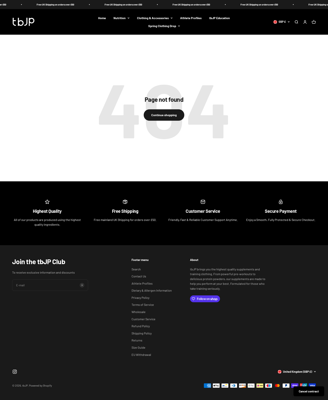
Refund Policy (141, 326)
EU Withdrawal (141, 354)
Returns (137, 340)
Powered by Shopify (40, 385)
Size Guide (138, 347)
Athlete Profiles (191, 18)
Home (102, 18)
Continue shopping (164, 115)
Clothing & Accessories (153, 18)
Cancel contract (309, 391)
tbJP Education (219, 18)
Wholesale (139, 312)
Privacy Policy (140, 297)
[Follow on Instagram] (14, 371)
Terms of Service (143, 304)
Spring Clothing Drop (162, 26)
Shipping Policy (142, 333)
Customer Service (143, 319)
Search (136, 269)
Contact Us (139, 276)
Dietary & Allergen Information (152, 290)
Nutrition (120, 18)
